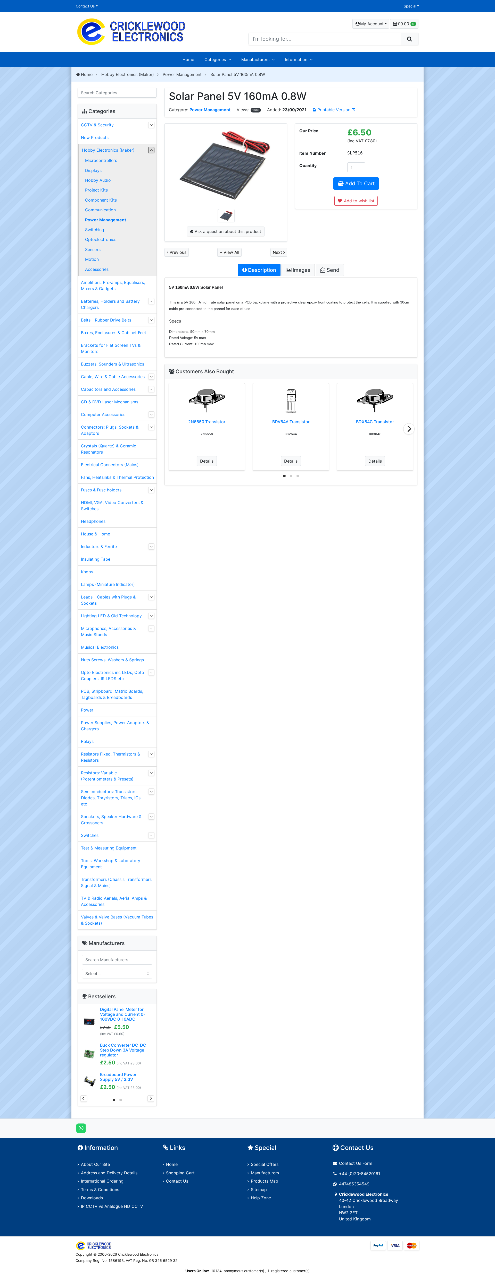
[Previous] (83, 1098)
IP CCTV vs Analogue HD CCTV (112, 1206)
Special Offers (264, 1164)
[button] (370, 24)
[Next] (409, 429)
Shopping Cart (180, 1172)
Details (206, 461)
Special (410, 6)
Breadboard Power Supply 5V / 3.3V (118, 1077)
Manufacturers (255, 59)
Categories (215, 59)
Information (296, 59)
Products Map (264, 1181)
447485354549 (354, 1183)
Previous (177, 252)
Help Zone (261, 1197)
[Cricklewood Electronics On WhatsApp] (81, 1128)
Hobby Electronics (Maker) (127, 74)
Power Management (182, 74)
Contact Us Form (355, 1163)
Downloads (92, 1197)
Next (278, 252)
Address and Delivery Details (109, 1172)
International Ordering (102, 1181)
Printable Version (334, 109)
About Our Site (95, 1164)
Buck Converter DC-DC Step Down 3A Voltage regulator (123, 1050)
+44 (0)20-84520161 (359, 1173)
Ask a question (227, 231)
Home (188, 59)
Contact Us (85, 6)
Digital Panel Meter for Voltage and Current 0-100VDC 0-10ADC (122, 1014)
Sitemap (259, 1189)
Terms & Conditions (100, 1189)
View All (230, 252)
